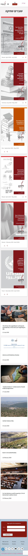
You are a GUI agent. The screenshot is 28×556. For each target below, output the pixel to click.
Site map (7, 553)
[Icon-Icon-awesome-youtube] (15, 548)
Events (14, 544)
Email (4, 530)
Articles (23, 541)
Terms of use (12, 553)
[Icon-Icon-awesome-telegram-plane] (22, 548)
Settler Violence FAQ (8, 421)
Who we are (5, 541)
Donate (14, 541)
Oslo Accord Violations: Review (11, 355)
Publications (5, 544)
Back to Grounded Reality (9, 452)
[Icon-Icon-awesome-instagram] (12, 548)
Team (22, 544)
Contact (2, 553)
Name (4, 527)
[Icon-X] (6, 548)
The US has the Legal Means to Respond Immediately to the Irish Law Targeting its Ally (14, 327)
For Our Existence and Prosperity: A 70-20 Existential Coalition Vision (14, 494)
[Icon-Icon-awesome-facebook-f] (9, 548)
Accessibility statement (20, 553)
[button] (8, 4)
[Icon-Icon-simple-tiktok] (19, 548)
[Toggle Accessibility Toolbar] (3, 549)
